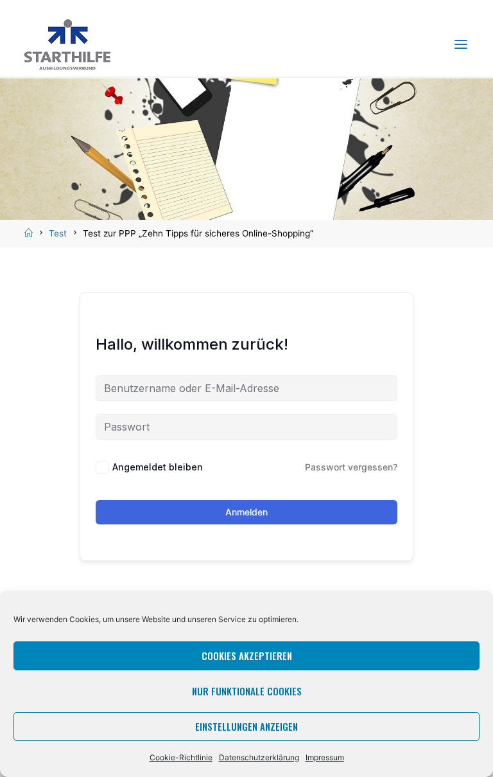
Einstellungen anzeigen (246, 726)
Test (58, 233)
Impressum (325, 757)
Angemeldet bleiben (157, 466)
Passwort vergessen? (351, 466)
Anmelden (246, 511)
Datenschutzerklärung (259, 757)
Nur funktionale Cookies (247, 691)
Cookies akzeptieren (247, 655)
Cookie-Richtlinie (181, 757)
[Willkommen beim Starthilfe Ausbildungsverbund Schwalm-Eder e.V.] (67, 44)
